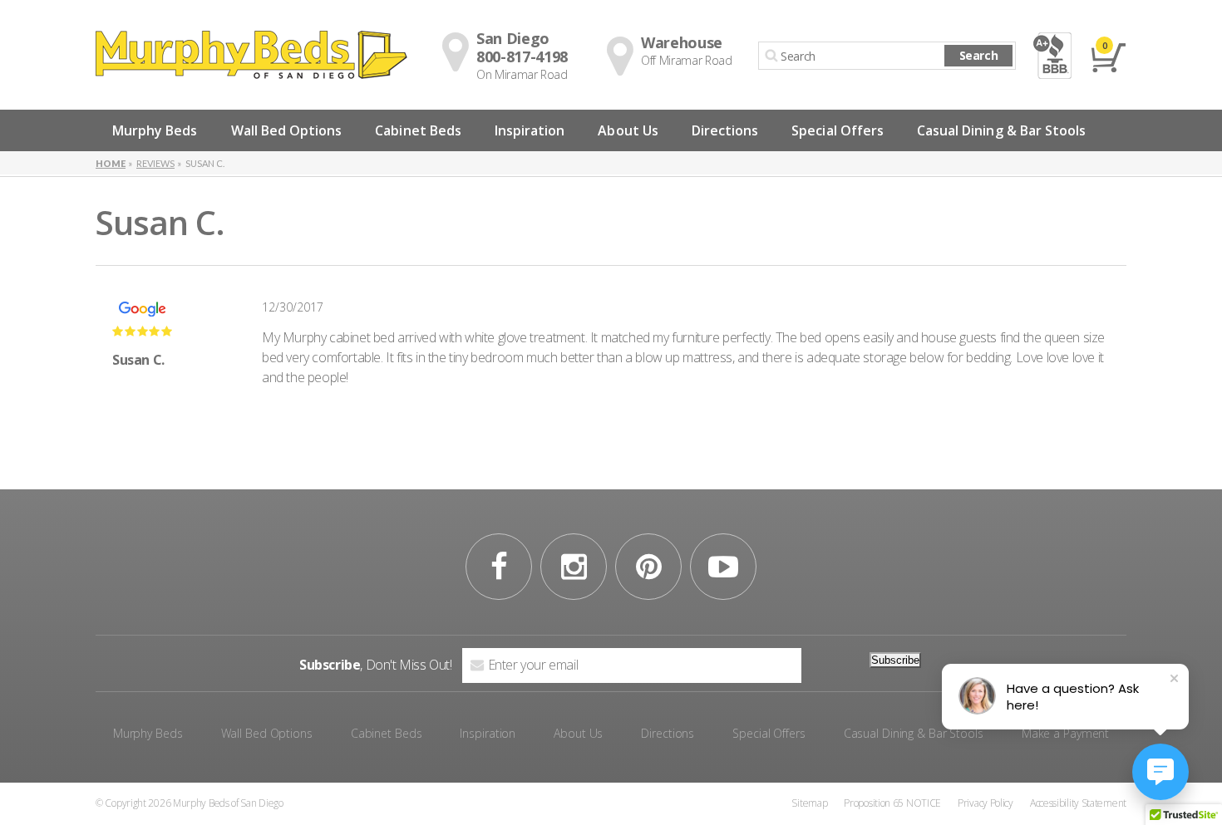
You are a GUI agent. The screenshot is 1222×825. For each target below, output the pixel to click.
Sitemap (809, 803)
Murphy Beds (155, 130)
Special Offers (837, 130)
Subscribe (895, 660)
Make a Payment (1065, 733)
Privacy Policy (985, 803)
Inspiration (530, 130)
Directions (725, 130)
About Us (628, 130)
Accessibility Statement (1078, 803)
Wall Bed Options (286, 130)
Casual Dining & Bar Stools (1001, 130)
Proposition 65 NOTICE (892, 803)
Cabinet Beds (418, 130)
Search (978, 55)
